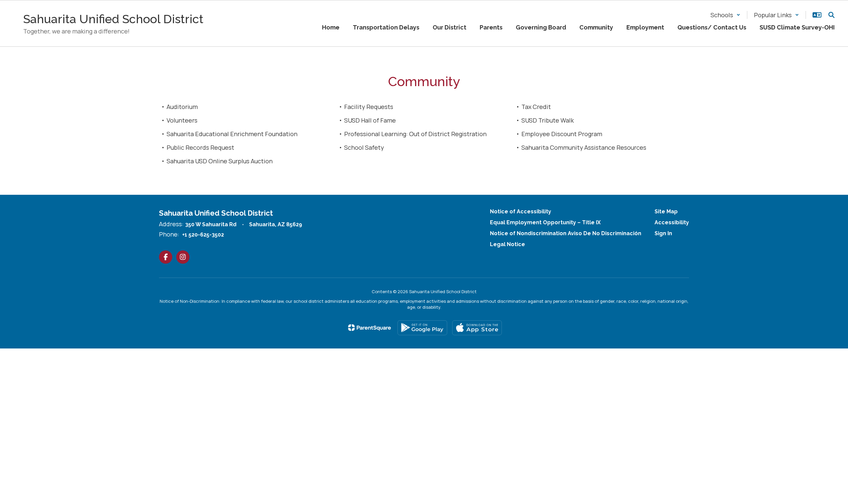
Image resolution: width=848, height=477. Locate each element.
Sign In (663, 233)
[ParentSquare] (369, 328)
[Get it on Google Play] (422, 327)
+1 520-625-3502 (203, 235)
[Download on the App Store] (477, 327)
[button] (725, 15)
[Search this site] (831, 15)
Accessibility (672, 222)
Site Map (666, 211)
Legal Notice (507, 244)
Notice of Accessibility (520, 211)
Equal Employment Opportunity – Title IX (545, 222)
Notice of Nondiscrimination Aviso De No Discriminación (565, 233)
